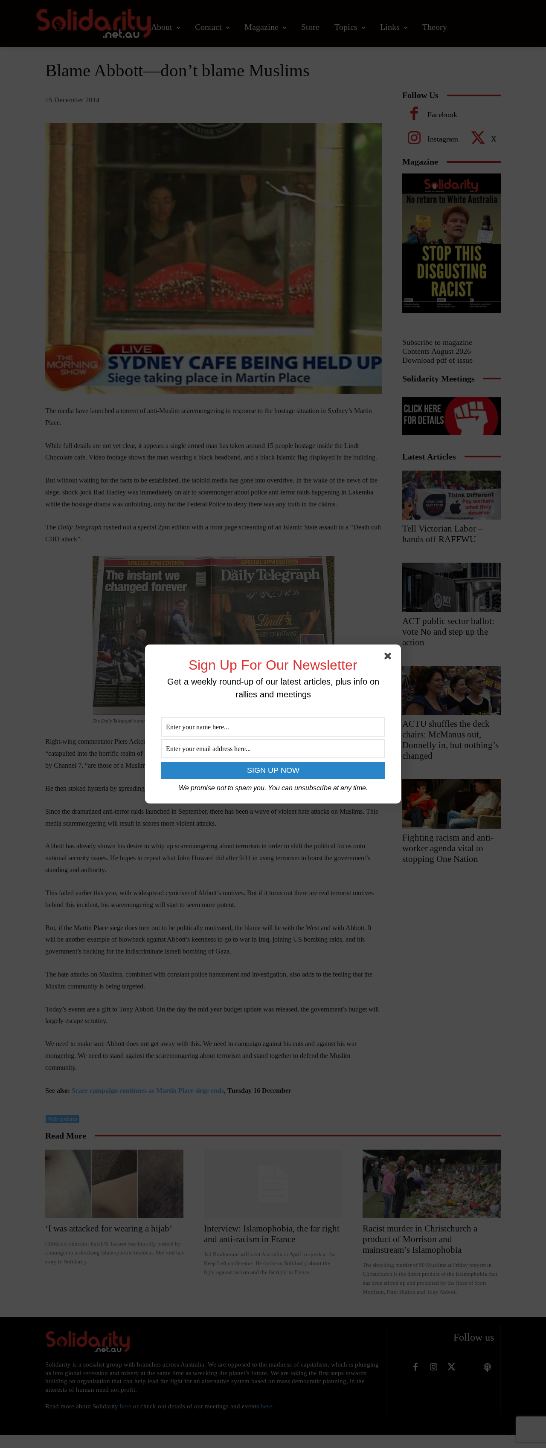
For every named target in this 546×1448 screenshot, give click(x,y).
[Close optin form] (389, 658)
